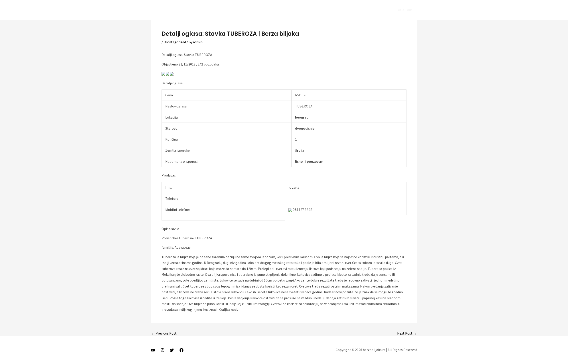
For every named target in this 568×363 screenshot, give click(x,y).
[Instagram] (162, 350)
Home (301, 10)
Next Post (407, 333)
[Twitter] (172, 350)
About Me (320, 10)
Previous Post (164, 333)
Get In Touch (373, 10)
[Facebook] (181, 350)
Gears (352, 10)
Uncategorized (175, 42)
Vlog (337, 10)
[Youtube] (153, 350)
